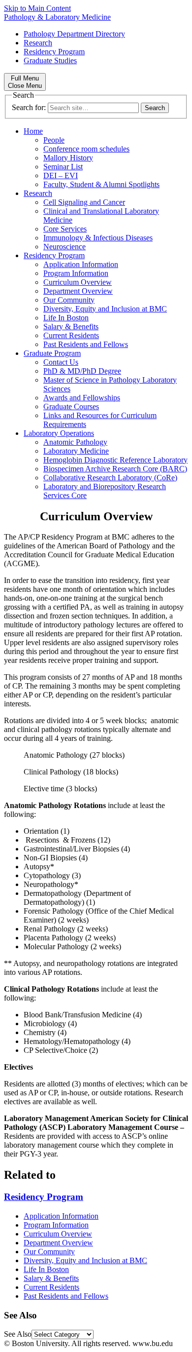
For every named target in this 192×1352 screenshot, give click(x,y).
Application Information (80, 264)
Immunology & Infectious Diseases (98, 237)
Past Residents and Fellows (85, 344)
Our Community (69, 300)
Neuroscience (64, 246)
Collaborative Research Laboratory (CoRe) (110, 477)
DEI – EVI (60, 175)
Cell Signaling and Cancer (84, 202)
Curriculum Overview (77, 282)
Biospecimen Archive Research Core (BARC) (115, 468)
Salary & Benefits (70, 326)
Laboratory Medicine (76, 451)
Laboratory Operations (59, 433)
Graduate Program (52, 353)
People (53, 140)
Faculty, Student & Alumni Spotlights (101, 184)
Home (33, 131)
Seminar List (63, 166)
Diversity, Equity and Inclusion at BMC (105, 309)
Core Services (65, 229)
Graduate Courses (71, 406)
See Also (18, 1334)
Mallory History (68, 158)
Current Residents (71, 335)
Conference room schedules (86, 149)
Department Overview (78, 291)
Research (38, 43)
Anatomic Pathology (75, 442)
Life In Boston (66, 317)
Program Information (75, 273)
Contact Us (60, 362)
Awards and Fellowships (81, 397)
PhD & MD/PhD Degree (82, 371)
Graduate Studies (50, 60)
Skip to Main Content (37, 8)
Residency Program (54, 51)
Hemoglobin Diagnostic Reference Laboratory (115, 460)
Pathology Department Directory (74, 34)
